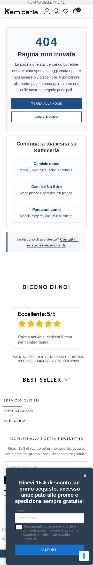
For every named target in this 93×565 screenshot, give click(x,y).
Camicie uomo (46, 116)
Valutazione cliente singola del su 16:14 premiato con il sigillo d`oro (48, 359)
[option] (46, 334)
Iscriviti (49, 550)
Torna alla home (46, 103)
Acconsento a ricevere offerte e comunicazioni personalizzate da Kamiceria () (50, 533)
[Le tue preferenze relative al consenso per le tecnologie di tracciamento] (84, 556)
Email (20, 510)
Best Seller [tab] (43, 379)
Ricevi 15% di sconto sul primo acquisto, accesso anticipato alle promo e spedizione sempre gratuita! (46, 451)
